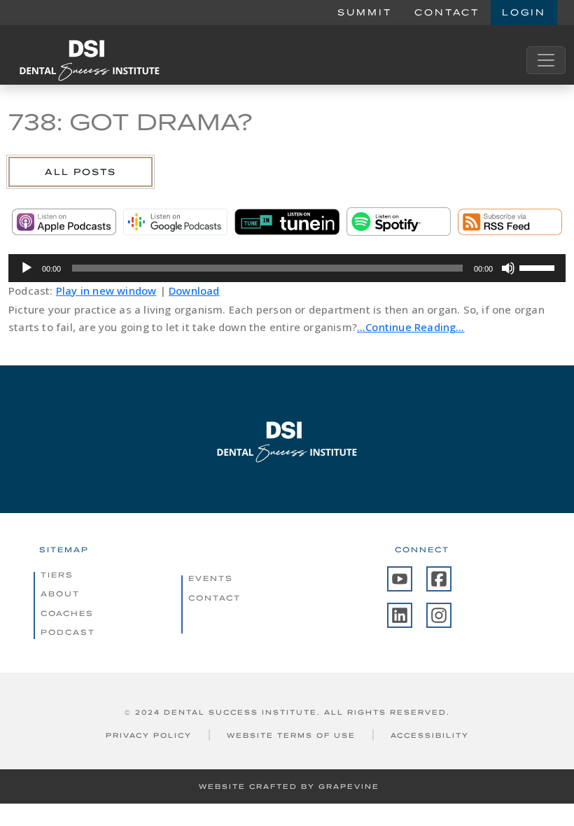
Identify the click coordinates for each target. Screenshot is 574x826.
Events (210, 578)
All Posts (80, 171)
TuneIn (286, 222)
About (60, 593)
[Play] (27, 268)
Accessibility (430, 735)
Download (194, 291)
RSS (510, 222)
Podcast (68, 632)
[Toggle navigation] (546, 60)
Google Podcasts (175, 222)
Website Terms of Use (291, 735)
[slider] (539, 266)
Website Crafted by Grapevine (289, 786)
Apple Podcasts (64, 222)
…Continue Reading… (411, 327)
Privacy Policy (149, 735)
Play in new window (106, 291)
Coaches (67, 613)
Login (524, 12)
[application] (287, 268)
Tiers (57, 574)
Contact (446, 12)
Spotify (398, 222)
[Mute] (508, 268)
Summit (364, 12)
